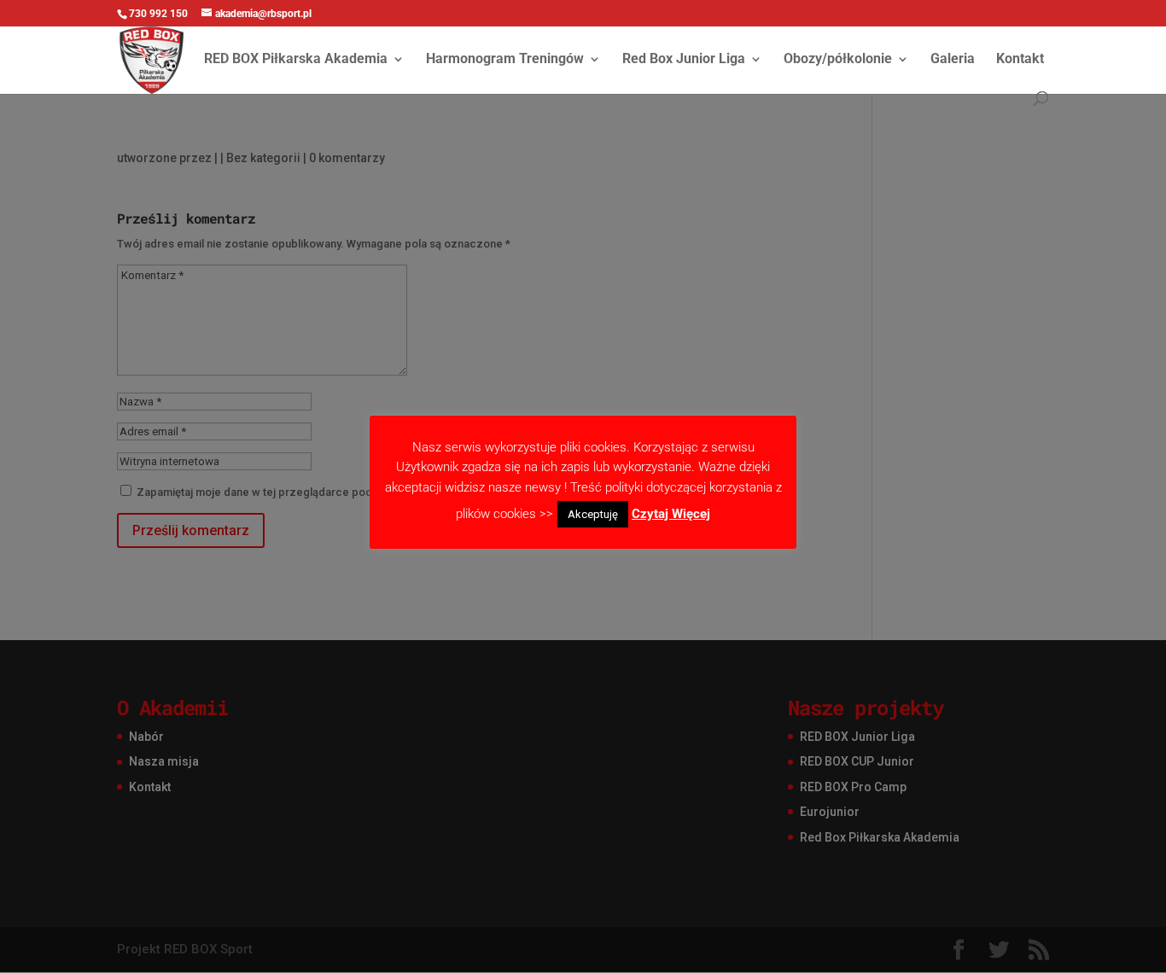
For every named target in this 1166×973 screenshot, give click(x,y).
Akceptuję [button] (593, 514)
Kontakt (1020, 60)
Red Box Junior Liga (683, 60)
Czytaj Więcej (671, 513)
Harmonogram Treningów (505, 60)
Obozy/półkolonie (838, 60)
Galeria (952, 60)
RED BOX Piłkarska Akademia (296, 60)
